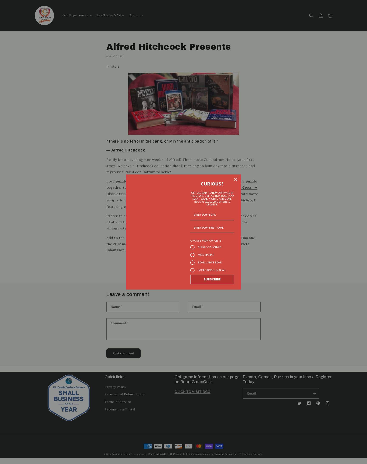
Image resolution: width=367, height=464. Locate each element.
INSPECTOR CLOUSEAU (212, 270)
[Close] (236, 179)
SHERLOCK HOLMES (209, 247)
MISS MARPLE (206, 255)
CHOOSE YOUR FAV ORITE (205, 240)
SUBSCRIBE (212, 279)
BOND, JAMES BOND (210, 262)
